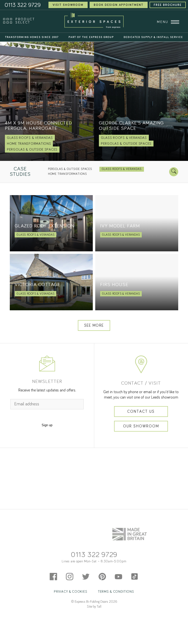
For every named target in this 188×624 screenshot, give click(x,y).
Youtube (118, 540)
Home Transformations (67, 174)
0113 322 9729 (94, 518)
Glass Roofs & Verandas (121, 169)
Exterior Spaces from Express (94, 20)
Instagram (69, 540)
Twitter (86, 540)
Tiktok (134, 540)
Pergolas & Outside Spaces (70, 169)
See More (94, 325)
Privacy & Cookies (70, 555)
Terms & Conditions (116, 555)
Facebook (53, 540)
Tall (99, 570)
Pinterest (102, 540)
